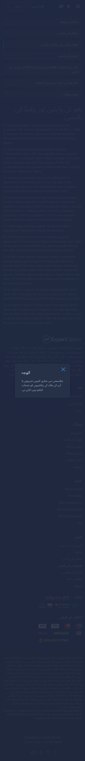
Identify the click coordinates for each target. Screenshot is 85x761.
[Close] (63, 370)
